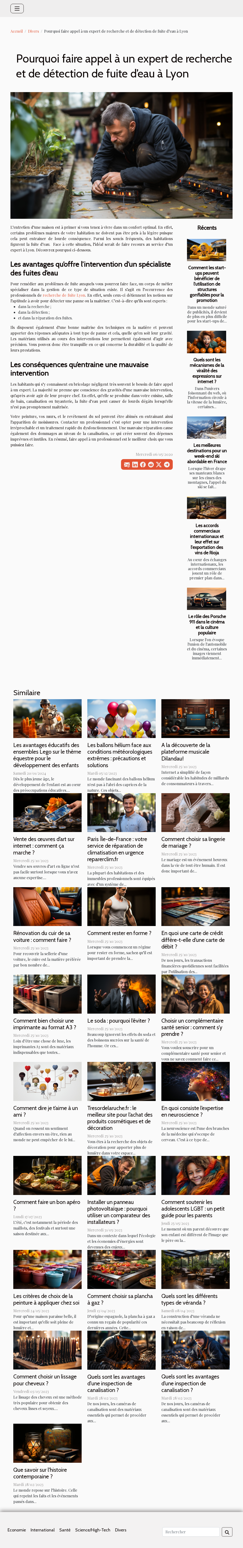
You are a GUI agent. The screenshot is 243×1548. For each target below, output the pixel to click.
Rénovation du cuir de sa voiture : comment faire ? (42, 936)
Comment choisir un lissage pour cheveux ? (45, 1380)
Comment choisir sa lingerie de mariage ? (193, 842)
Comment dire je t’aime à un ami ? (45, 1111)
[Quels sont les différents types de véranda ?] (195, 1268)
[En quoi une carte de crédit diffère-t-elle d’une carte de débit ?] (195, 906)
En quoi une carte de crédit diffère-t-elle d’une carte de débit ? (193, 940)
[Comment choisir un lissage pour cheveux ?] (47, 1349)
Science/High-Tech (92, 1530)
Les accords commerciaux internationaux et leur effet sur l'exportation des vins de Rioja (207, 539)
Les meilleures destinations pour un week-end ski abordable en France (207, 453)
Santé (64, 1530)
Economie (17, 1530)
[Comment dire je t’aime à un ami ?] (47, 1080)
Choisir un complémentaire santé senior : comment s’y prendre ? (192, 1027)
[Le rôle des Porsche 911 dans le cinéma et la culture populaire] (206, 599)
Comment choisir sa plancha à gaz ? (120, 1299)
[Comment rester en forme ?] (121, 906)
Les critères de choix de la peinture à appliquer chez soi (46, 1299)
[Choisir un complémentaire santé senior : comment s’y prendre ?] (195, 993)
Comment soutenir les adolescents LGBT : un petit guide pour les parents (193, 1209)
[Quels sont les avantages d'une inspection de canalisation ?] (121, 1349)
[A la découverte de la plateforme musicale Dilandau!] (195, 718)
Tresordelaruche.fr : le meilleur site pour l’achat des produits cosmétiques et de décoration (120, 1118)
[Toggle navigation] (17, 8)
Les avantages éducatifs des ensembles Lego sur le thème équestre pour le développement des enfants (47, 755)
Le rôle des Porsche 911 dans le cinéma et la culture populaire (207, 624)
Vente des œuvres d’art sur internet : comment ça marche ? (44, 846)
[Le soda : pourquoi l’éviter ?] (121, 993)
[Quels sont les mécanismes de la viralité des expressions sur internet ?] (206, 342)
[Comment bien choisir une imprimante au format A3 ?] (47, 993)
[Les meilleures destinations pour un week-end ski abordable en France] (206, 427)
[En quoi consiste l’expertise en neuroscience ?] (195, 1080)
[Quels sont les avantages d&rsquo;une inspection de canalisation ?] (195, 1349)
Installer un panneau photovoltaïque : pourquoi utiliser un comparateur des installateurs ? (118, 1212)
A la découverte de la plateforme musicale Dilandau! (185, 752)
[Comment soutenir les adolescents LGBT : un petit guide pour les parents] (195, 1174)
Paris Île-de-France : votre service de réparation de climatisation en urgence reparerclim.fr (117, 849)
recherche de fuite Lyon (64, 295)
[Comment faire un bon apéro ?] (47, 1174)
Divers (33, 31)
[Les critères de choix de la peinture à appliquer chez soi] (47, 1268)
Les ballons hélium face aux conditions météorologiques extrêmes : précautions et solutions (119, 755)
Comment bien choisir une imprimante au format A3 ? (44, 1024)
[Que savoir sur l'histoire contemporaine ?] (47, 1442)
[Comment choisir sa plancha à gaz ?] (121, 1268)
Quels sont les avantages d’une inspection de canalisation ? (190, 1383)
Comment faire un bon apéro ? (46, 1205)
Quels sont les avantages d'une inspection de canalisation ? (116, 1383)
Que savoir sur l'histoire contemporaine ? (40, 1473)
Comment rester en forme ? (119, 933)
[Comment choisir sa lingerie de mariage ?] (195, 812)
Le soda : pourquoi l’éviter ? (118, 1020)
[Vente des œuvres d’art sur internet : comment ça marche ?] (47, 812)
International (43, 1530)
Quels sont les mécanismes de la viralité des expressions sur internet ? (207, 370)
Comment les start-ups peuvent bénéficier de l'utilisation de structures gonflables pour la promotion (207, 284)
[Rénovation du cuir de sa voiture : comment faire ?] (47, 906)
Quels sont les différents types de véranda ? (189, 1299)
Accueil (16, 31)
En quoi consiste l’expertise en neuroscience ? (192, 1111)
